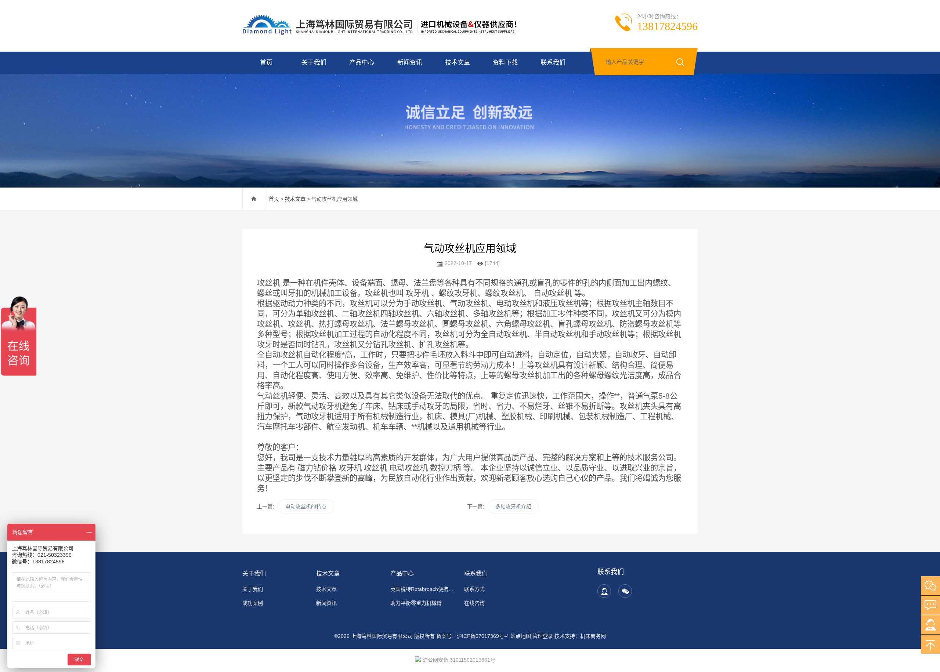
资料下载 (505, 62)
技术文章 (457, 62)
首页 (266, 62)
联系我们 (552, 62)
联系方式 (474, 589)
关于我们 (313, 62)
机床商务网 (593, 636)
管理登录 (542, 636)
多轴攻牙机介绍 (513, 506)
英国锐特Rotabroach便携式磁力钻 (422, 589)
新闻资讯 (409, 62)
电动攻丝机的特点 (305, 506)
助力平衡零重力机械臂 (416, 603)
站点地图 (520, 636)
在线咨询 (474, 603)
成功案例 (252, 603)
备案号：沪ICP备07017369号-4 (472, 636)
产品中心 (361, 62)
